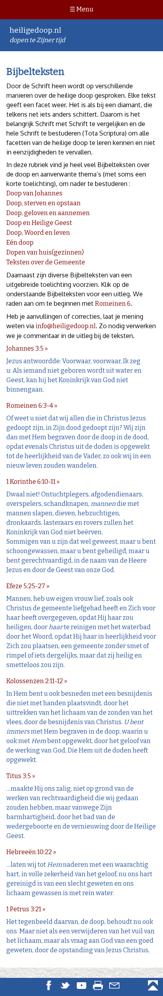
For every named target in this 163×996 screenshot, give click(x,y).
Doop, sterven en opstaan (43, 203)
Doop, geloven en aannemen (48, 213)
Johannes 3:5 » (27, 348)
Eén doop (20, 242)
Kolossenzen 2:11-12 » (36, 681)
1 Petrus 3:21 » (25, 909)
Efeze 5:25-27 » (27, 586)
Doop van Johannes (34, 193)
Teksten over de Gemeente (45, 262)
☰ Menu (81, 9)
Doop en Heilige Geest (39, 223)
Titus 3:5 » (20, 776)
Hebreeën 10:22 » (31, 852)
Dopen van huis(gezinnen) (45, 252)
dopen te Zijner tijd (37, 35)
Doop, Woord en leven (38, 232)
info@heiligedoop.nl (66, 326)
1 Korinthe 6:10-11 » (33, 481)
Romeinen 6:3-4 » (31, 405)
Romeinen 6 (113, 303)
